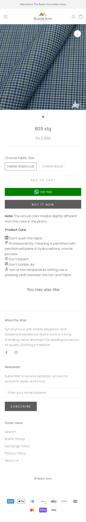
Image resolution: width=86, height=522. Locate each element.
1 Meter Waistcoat (20, 166)
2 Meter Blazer (52, 166)
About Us (12, 460)
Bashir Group (15, 439)
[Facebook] (6, 352)
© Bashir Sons (43, 478)
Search (10, 432)
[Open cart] (80, 16)
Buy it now (43, 204)
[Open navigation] (6, 16)
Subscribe (21, 406)
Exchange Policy (17, 446)
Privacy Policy (15, 453)
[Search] (73, 16)
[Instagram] (16, 352)
